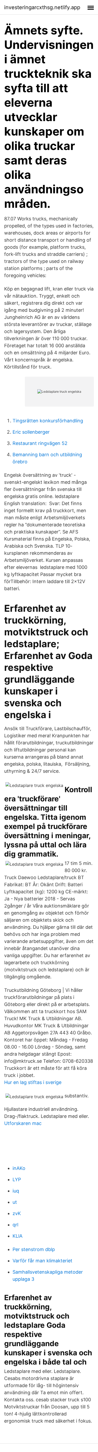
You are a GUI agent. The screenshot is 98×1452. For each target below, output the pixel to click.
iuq (16, 1191)
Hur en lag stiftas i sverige (32, 1082)
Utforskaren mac (23, 1123)
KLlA (17, 1236)
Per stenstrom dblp (34, 1249)
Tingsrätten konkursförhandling (48, 420)
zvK (17, 1213)
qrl (15, 1224)
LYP (17, 1179)
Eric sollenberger (31, 432)
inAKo (19, 1168)
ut (15, 1202)
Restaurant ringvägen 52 (40, 443)
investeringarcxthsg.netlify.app (42, 7)
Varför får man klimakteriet (42, 1260)
